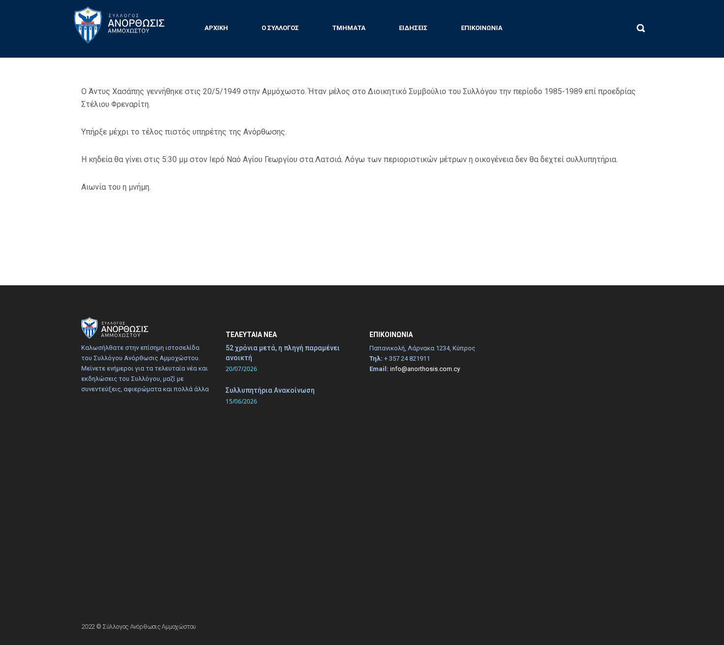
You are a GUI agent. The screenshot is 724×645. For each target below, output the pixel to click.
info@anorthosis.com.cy (425, 369)
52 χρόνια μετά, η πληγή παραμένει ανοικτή (283, 353)
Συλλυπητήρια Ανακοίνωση (270, 390)
